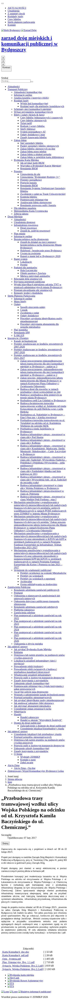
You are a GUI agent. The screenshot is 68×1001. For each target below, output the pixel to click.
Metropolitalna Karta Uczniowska (31, 211)
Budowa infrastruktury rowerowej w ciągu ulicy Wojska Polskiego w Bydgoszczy (41, 487)
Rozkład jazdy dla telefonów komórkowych (42, 106)
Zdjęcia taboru (21, 213)
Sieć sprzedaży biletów (31, 143)
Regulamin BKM (29, 168)
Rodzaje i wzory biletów (32, 126)
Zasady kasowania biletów (33, 137)
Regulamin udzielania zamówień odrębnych (36, 607)
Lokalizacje (26, 262)
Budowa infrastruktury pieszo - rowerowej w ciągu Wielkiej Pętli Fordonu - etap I (42, 498)
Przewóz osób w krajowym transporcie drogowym (39, 677)
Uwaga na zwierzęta (30, 253)
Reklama (18, 652)
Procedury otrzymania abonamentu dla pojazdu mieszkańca (39, 325)
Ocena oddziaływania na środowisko (38, 584)
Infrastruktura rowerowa (26, 225)
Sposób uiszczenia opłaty (32, 307)
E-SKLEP (19, 335)
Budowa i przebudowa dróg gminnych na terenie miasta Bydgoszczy (41, 396)
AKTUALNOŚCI (17, 8)
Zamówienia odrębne (24, 612)
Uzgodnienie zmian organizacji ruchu (32, 708)
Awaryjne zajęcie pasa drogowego (31, 691)
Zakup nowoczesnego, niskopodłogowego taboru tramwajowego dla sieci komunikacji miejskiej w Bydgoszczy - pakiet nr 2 (42, 372)
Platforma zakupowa (24, 609)
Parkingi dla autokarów (25, 267)
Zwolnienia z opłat (29, 312)
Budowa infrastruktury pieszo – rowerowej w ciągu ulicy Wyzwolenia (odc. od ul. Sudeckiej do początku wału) (43, 480)
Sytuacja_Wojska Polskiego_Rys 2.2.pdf (22, 969)
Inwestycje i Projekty (18, 338)
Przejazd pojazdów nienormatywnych (33, 697)
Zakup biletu (20, 140)
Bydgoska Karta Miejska (26, 160)
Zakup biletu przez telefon (33, 151)
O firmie (18, 754)
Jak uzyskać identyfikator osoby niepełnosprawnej (39, 700)
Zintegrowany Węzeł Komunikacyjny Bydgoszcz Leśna (36, 771)
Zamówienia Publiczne (19, 587)
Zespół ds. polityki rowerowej (35, 230)
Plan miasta (19, 233)
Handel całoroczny (29, 717)
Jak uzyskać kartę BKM (32, 163)
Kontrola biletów (28, 196)
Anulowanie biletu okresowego (36, 202)
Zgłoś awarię (26, 762)
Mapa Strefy (20, 301)
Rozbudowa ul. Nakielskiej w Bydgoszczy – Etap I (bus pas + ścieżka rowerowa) (42, 416)
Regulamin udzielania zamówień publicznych (36, 590)
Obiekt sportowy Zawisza (33, 273)
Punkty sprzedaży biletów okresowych (39, 146)
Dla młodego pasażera (25, 208)
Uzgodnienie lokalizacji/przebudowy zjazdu (42, 728)
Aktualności (14, 86)
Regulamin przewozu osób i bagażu (38, 205)
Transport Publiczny (18, 89)
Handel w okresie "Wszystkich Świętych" (41, 720)
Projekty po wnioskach (31, 576)
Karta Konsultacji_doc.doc (15, 952)
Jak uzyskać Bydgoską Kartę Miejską (32, 649)
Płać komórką (21, 329)
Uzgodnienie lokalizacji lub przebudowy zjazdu (38, 734)
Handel (17, 714)
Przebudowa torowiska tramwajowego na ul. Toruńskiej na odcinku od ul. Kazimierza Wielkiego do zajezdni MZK (42, 423)
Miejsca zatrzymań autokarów (35, 276)
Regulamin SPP (22, 332)
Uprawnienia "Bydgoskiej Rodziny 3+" (40, 177)
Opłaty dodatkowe (29, 315)
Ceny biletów (14, 19)
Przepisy (18, 171)
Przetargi (18, 592)
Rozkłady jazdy (15, 16)
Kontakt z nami (28, 759)
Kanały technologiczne (25, 341)
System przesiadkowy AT (33, 131)
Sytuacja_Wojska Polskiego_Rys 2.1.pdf (22, 965)
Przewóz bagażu (28, 182)
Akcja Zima (13, 765)
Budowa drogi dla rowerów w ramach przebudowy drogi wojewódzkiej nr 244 (40, 390)
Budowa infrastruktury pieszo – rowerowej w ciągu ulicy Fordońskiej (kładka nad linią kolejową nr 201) (43, 471)
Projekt (23, 264)
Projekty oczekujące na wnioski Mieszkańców (43, 573)
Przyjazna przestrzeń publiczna (29, 281)
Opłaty (17, 304)
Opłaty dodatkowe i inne (32, 134)
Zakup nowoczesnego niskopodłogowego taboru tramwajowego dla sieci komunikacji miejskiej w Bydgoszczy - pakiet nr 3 (42, 364)
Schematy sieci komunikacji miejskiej (32, 109)
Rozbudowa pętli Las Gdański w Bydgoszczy (43, 400)
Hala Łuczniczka (28, 270)
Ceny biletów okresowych (33, 120)
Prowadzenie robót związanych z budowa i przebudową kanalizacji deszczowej (35, 670)
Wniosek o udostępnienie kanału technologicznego (39, 694)
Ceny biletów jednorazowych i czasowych (41, 117)
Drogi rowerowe (28, 228)
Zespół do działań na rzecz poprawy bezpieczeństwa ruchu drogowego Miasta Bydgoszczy (41, 245)
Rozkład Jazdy (21, 100)
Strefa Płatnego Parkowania (21, 295)
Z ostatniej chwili (16, 13)
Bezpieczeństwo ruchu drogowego (31, 239)
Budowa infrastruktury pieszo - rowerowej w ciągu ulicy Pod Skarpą (42, 436)
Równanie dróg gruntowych (28, 279)
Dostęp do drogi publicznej (27, 723)
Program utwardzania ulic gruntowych (33, 290)
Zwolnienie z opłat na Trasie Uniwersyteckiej (42, 194)
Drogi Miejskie (15, 216)
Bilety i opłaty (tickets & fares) (29, 114)
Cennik (24, 310)
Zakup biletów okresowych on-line (37, 148)
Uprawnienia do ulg (30, 174)
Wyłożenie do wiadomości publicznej (32, 570)
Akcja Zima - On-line (24, 768)
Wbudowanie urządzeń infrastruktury (32, 675)
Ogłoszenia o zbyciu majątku (28, 643)
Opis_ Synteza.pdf (11, 958)
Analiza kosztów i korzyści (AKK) (31, 97)
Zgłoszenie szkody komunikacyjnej (31, 683)
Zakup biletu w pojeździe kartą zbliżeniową (42, 157)
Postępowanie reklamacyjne (34, 199)
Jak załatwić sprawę (18, 646)
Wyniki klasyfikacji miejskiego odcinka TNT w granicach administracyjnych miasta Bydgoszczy (38, 286)
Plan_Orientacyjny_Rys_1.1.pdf (18, 962)
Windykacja (20, 711)
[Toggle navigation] (2, 3)
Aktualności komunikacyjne (28, 92)
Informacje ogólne (23, 95)
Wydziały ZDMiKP (30, 757)
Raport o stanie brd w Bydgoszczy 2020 (40, 256)
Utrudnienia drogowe (24, 222)
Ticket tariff (26, 123)
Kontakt (12, 25)
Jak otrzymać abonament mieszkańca (32, 706)
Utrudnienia (13, 10)
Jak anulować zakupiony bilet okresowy (34, 703)
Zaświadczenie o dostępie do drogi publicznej (43, 725)
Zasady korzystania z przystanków (31, 680)
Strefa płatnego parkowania (21, 22)
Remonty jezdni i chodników (28, 293)
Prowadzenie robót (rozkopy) (28, 666)
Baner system (20, 259)
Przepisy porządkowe (31, 180)
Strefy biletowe (27, 129)
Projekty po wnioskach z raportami (37, 578)
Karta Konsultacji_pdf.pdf (15, 955)
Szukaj (4, 78)
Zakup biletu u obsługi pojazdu (35, 154)
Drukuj (5, 843)
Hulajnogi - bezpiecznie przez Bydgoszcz (41, 250)
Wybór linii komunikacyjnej (34, 103)
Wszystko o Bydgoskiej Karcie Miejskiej (40, 165)
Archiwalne (26, 581)
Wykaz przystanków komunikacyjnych (33, 112)
